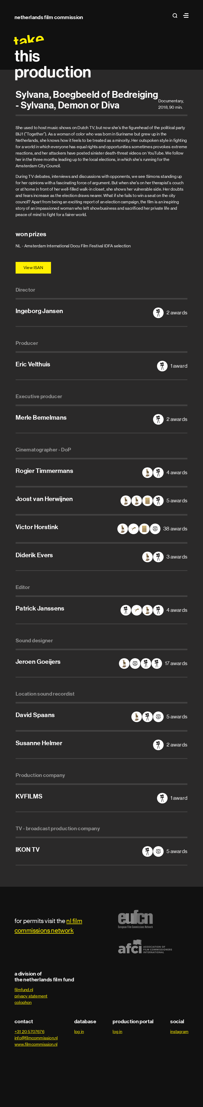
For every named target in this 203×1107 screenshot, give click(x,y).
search (177, 15)
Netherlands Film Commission (49, 17)
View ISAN (33, 267)
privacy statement (31, 996)
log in (79, 1031)
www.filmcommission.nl (36, 1044)
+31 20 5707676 (29, 1031)
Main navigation (184, 15)
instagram (179, 1031)
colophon (23, 1002)
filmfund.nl (24, 989)
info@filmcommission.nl (36, 1037)
